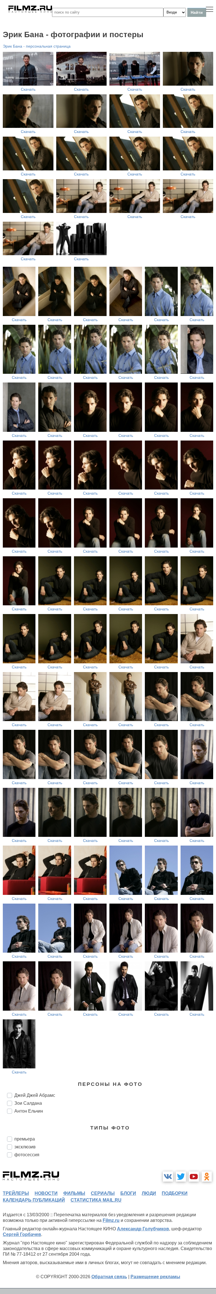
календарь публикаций (34, 1200)
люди (149, 1193)
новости (46, 1193)
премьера (24, 1139)
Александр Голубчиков (143, 1228)
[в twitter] (181, 1176)
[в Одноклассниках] (207, 1176)
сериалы (103, 1193)
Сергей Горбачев (22, 1234)
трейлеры (16, 1193)
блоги (128, 1193)
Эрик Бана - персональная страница (37, 46)
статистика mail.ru (96, 1200)
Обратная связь (109, 1276)
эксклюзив (25, 1146)
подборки (175, 1193)
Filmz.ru (111, 1220)
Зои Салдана (28, 1103)
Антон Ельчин (28, 1111)
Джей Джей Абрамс (34, 1095)
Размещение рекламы (155, 1276)
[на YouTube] (194, 1176)
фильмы (74, 1193)
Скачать (28, 89)
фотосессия (26, 1154)
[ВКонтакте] (168, 1176)
